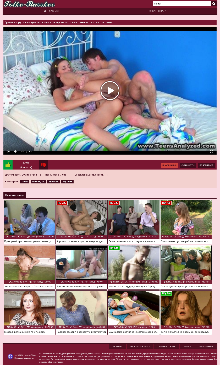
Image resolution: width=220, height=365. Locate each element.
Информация (169, 165)
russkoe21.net (30, 355)
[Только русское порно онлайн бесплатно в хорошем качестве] (29, 4)
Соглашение (206, 347)
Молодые (38, 181)
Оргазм (67, 181)
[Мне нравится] (8, 165)
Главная (53, 11)
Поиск (187, 347)
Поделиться (206, 165)
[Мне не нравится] (43, 165)
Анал (25, 181)
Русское (53, 181)
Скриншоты (188, 165)
